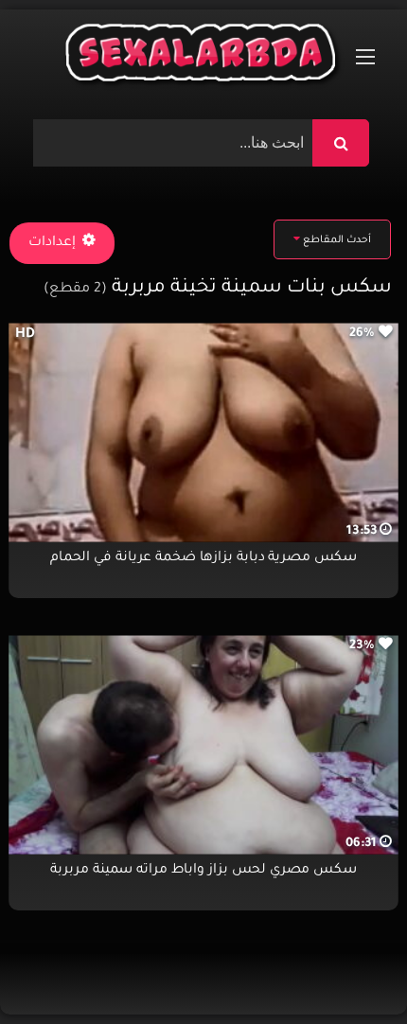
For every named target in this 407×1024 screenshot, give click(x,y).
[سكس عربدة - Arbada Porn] (203, 57)
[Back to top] (347, 967)
